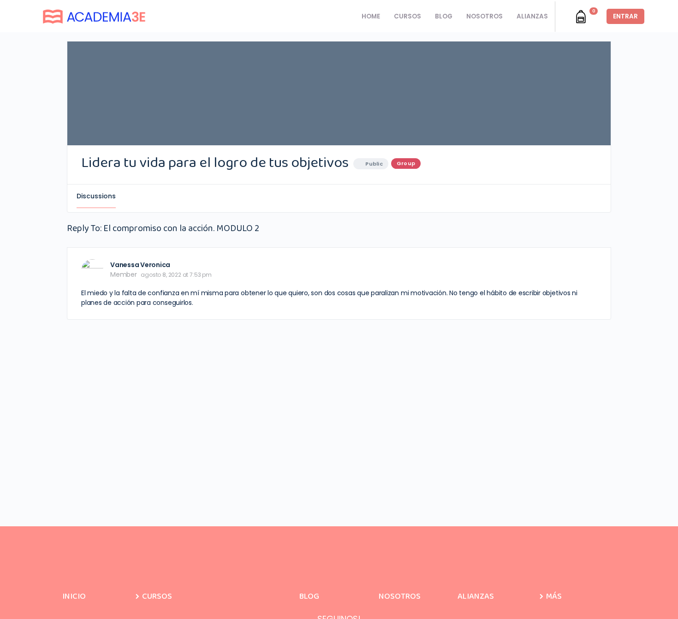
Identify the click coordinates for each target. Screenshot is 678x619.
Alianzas (476, 596)
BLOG (443, 16)
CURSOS (407, 16)
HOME (371, 16)
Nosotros (400, 596)
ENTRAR (625, 16)
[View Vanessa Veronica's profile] (92, 270)
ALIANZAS (532, 16)
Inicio (74, 596)
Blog (309, 596)
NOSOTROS (484, 16)
